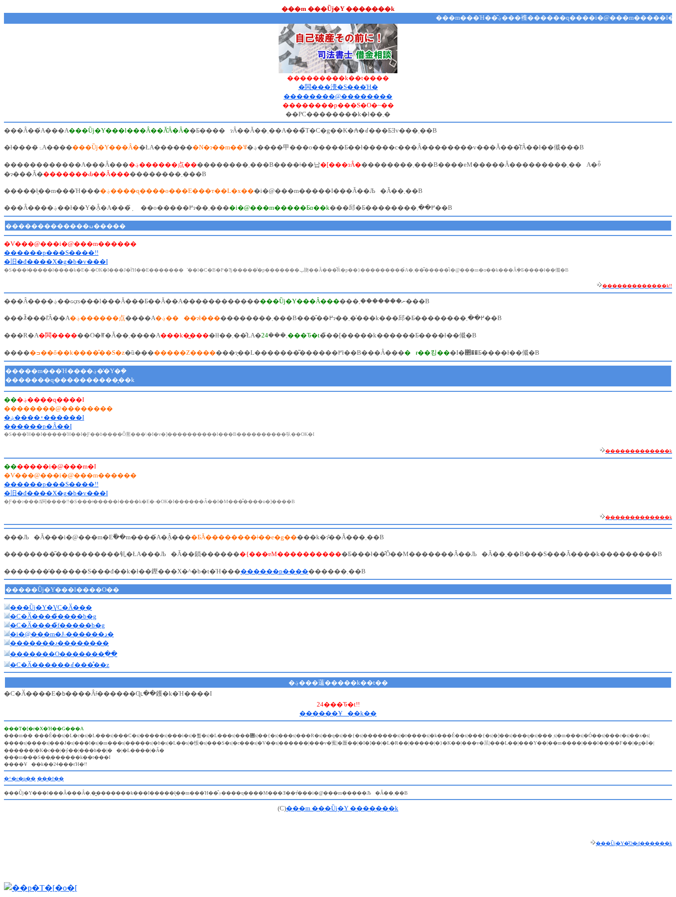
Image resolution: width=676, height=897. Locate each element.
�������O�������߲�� (63, 654)
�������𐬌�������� (59, 643)
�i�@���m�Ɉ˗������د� (62, 634)
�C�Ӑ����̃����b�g (53, 616)
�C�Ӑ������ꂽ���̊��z (59, 664)
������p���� (274, 571)
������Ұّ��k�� (338, 713)
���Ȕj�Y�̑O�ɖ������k (634, 843)
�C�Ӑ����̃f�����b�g (57, 625)
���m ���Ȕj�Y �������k (342, 808)
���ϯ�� (50, 778)
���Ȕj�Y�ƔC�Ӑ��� (51, 607)
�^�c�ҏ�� (20, 778)
